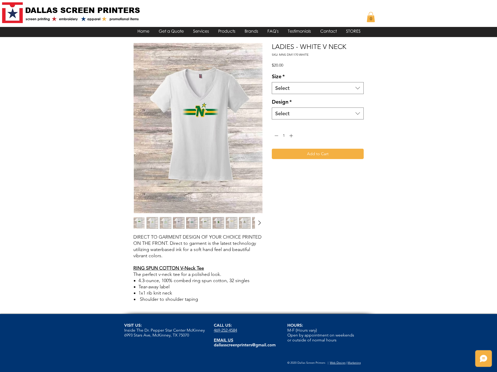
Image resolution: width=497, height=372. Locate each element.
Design (282, 102)
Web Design (338, 362)
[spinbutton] (283, 135)
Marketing (354, 362)
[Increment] (291, 135)
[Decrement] (276, 135)
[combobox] (318, 88)
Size (278, 76)
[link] (371, 17)
